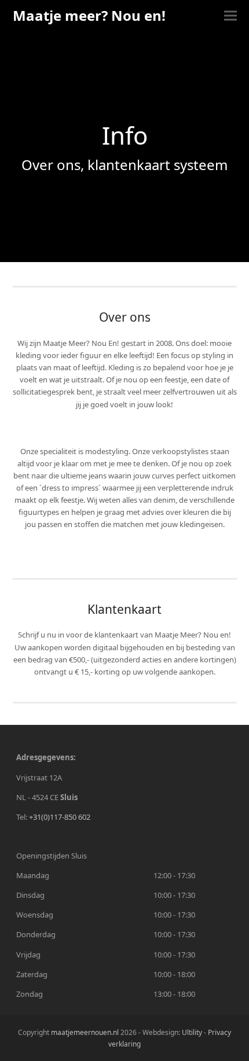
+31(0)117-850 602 (59, 817)
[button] (230, 15)
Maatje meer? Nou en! (89, 15)
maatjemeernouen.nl (85, 1032)
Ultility (193, 1032)
